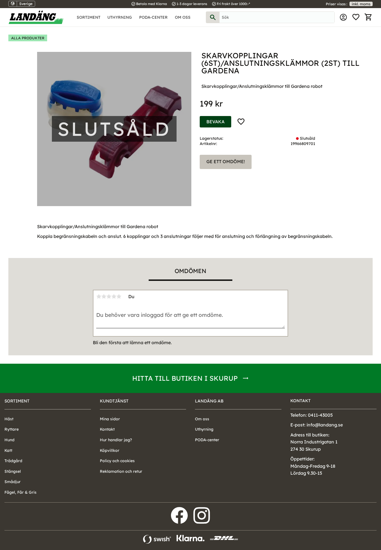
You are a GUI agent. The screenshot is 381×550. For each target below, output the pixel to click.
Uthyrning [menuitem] (119, 17)
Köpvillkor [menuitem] (109, 450)
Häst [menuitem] (8, 418)
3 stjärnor (108, 296)
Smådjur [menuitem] (12, 481)
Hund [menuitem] (9, 439)
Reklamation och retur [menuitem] (121, 471)
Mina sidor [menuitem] (343, 17)
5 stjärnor (118, 296)
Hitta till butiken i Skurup (185, 378)
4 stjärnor (113, 296)
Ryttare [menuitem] (11, 429)
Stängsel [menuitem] (12, 471)
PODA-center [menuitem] (153, 17)
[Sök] (213, 17)
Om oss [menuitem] (183, 17)
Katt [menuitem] (8, 450)
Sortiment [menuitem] (88, 17)
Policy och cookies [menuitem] (117, 460)
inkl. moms (361, 4)
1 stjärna (98, 296)
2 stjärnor (103, 296)
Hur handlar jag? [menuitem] (116, 439)
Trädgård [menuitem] (13, 460)
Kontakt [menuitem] (107, 429)
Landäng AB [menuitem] (209, 401)
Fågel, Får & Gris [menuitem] (20, 492)
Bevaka (215, 121)
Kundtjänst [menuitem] (114, 401)
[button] (356, 17)
